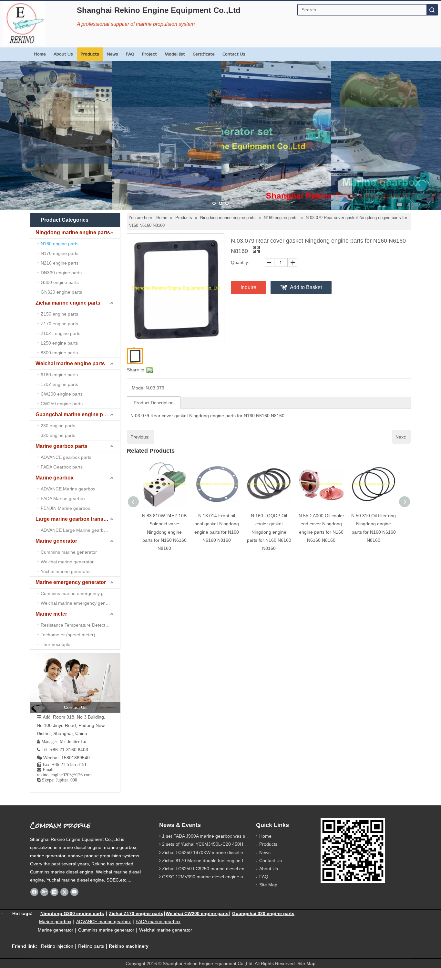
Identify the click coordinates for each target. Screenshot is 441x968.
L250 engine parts (59, 343)
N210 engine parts (59, 263)
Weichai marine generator (67, 561)
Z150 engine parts (59, 314)
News (112, 54)
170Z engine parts (59, 384)
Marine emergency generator (71, 582)
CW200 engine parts (62, 394)
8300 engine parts (59, 352)
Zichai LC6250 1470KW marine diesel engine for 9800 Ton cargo (228, 852)
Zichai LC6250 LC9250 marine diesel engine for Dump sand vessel (230, 868)
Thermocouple (55, 644)
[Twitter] (64, 892)
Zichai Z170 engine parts (136, 913)
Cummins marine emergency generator (80, 593)
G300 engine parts (60, 282)
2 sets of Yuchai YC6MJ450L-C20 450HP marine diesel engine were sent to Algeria (247, 844)
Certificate (204, 54)
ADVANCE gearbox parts (66, 457)
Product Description (154, 402)
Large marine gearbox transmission (78, 519)
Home (40, 54)
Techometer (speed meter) (68, 634)
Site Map (268, 884)
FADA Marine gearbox (63, 498)
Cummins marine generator (69, 552)
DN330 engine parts (61, 272)
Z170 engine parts (59, 323)
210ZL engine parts (60, 333)
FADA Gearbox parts (62, 466)
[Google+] (44, 892)
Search (431, 10)
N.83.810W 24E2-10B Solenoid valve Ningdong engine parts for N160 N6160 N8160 (164, 532)
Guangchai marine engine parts (74, 414)
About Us (63, 54)
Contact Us (233, 54)
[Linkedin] (54, 892)
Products (90, 54)
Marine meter (51, 614)
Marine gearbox (55, 477)
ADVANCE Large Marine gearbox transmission (80, 530)
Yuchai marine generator (66, 571)
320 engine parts (58, 435)
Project (149, 54)
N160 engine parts (59, 243)
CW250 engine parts (62, 403)
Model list (175, 54)
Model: (139, 387)
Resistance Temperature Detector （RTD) (80, 625)
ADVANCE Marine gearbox (68, 488)
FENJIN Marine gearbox (65, 508)
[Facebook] (34, 892)
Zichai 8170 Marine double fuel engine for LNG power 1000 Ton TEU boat (237, 860)
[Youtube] (74, 892)
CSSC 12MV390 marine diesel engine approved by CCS (219, 876)
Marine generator (56, 541)
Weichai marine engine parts (70, 363)
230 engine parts (58, 425)
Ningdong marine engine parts (73, 232)
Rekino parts (91, 946)
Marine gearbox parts (61, 446)
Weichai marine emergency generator (79, 603)
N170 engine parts (59, 253)
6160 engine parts (59, 374)
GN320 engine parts (61, 292)
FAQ (130, 54)
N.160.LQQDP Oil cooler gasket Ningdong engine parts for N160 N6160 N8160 (269, 532)
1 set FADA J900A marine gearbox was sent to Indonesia (220, 836)
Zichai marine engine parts (68, 303)
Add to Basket (306, 287)
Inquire (248, 287)
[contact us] (75, 683)
